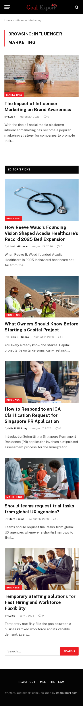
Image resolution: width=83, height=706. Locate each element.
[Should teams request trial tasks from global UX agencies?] (42, 478)
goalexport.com (66, 692)
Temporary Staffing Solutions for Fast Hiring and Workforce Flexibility (40, 602)
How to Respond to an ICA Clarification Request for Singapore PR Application (33, 415)
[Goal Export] (41, 7)
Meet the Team (52, 681)
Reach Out (27, 681)
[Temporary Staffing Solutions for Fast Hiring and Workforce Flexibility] (42, 569)
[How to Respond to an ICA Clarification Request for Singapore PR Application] (42, 382)
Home (8, 20)
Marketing (14, 94)
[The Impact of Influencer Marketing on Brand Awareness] (41, 76)
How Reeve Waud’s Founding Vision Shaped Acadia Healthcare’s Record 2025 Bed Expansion (41, 233)
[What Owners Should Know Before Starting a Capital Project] (42, 296)
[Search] (76, 7)
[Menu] (7, 7)
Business (13, 218)
